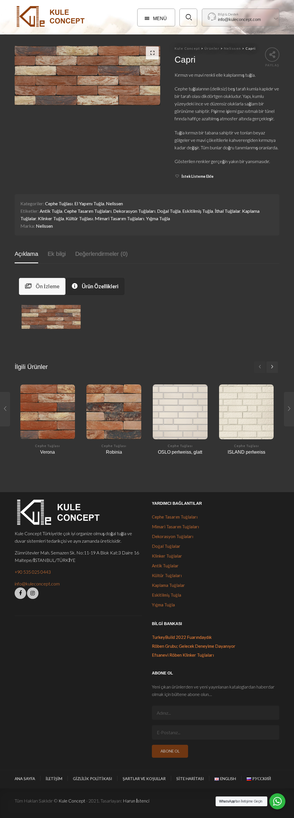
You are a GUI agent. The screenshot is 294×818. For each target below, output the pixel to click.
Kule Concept (72, 800)
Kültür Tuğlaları (167, 575)
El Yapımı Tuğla (89, 203)
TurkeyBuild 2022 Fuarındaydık (182, 637)
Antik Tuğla (51, 211)
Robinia (114, 452)
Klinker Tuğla (51, 218)
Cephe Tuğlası (59, 203)
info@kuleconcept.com (37, 583)
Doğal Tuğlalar (166, 546)
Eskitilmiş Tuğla (197, 211)
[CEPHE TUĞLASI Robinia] (5, 409)
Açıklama (26, 254)
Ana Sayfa (25, 778)
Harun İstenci (136, 800)
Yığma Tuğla (158, 218)
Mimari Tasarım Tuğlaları (119, 218)
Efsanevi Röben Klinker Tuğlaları (183, 655)
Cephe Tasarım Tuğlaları (87, 211)
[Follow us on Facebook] (20, 593)
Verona (47, 452)
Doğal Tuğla (169, 211)
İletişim (54, 778)
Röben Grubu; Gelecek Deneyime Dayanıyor (193, 646)
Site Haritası (190, 778)
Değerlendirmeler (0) (101, 254)
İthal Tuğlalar (227, 211)
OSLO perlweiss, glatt (180, 452)
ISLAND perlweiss (246, 452)
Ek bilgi (57, 254)
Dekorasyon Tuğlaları (134, 211)
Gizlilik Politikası (92, 778)
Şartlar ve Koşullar (144, 778)
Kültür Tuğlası (79, 218)
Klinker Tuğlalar (167, 555)
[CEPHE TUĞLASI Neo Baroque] (289, 409)
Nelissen (114, 203)
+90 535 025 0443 (33, 572)
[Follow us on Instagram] (32, 593)
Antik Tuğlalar (165, 565)
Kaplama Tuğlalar (168, 585)
